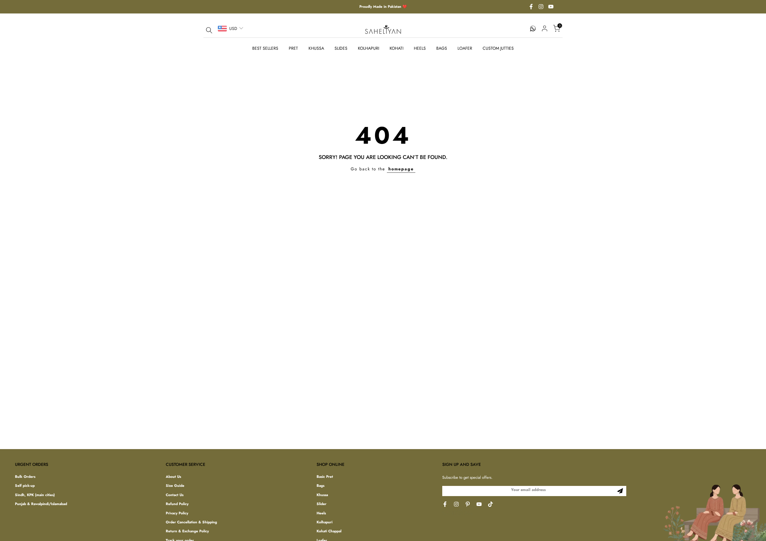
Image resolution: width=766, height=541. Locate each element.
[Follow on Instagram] (541, 6)
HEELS (420, 48)
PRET (293, 48)
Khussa (322, 494)
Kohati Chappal (329, 531)
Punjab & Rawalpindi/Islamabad (41, 504)
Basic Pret (325, 476)
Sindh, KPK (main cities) (35, 494)
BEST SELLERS (265, 48)
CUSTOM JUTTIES (498, 48)
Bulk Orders (25, 476)
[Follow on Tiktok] (490, 504)
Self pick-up (25, 485)
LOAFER (465, 48)
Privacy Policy (177, 513)
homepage (401, 169)
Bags (320, 485)
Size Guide (175, 485)
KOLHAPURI (368, 48)
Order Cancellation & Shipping (191, 522)
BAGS (441, 48)
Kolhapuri (324, 522)
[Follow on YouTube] (551, 6)
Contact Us (174, 494)
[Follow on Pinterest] (467, 504)
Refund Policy (177, 504)
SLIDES (341, 48)
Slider (321, 504)
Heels (321, 513)
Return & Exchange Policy (187, 531)
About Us (173, 476)
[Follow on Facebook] (531, 6)
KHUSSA (316, 48)
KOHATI (396, 48)
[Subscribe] (620, 491)
